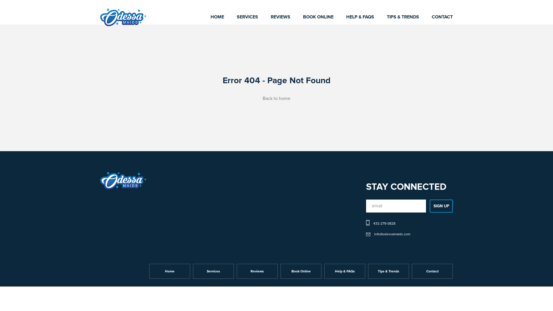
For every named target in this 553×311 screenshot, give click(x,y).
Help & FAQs (360, 17)
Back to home (276, 98)
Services (247, 17)
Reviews (280, 17)
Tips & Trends (403, 17)
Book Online (318, 17)
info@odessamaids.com (392, 234)
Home (217, 17)
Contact (442, 17)
